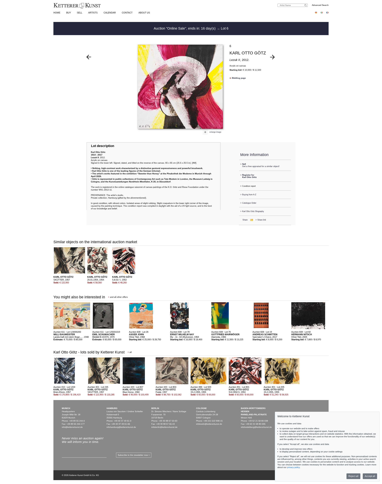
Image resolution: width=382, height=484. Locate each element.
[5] (272, 57)
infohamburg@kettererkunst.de (121, 427)
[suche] (306, 5)
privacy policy (293, 467)
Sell (79, 12)
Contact (127, 12)
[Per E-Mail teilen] (250, 220)
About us (144, 12)
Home (56, 12)
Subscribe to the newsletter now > (134, 455)
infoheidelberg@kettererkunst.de (256, 427)
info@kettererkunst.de (72, 427)
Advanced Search (320, 5)
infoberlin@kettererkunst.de (164, 427)
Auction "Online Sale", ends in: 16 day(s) (185, 28)
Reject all (353, 476)
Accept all (370, 476)
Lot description (102, 146)
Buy (68, 12)
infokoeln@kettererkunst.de (209, 424)
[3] (89, 57)
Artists (93, 12)
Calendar (110, 12)
